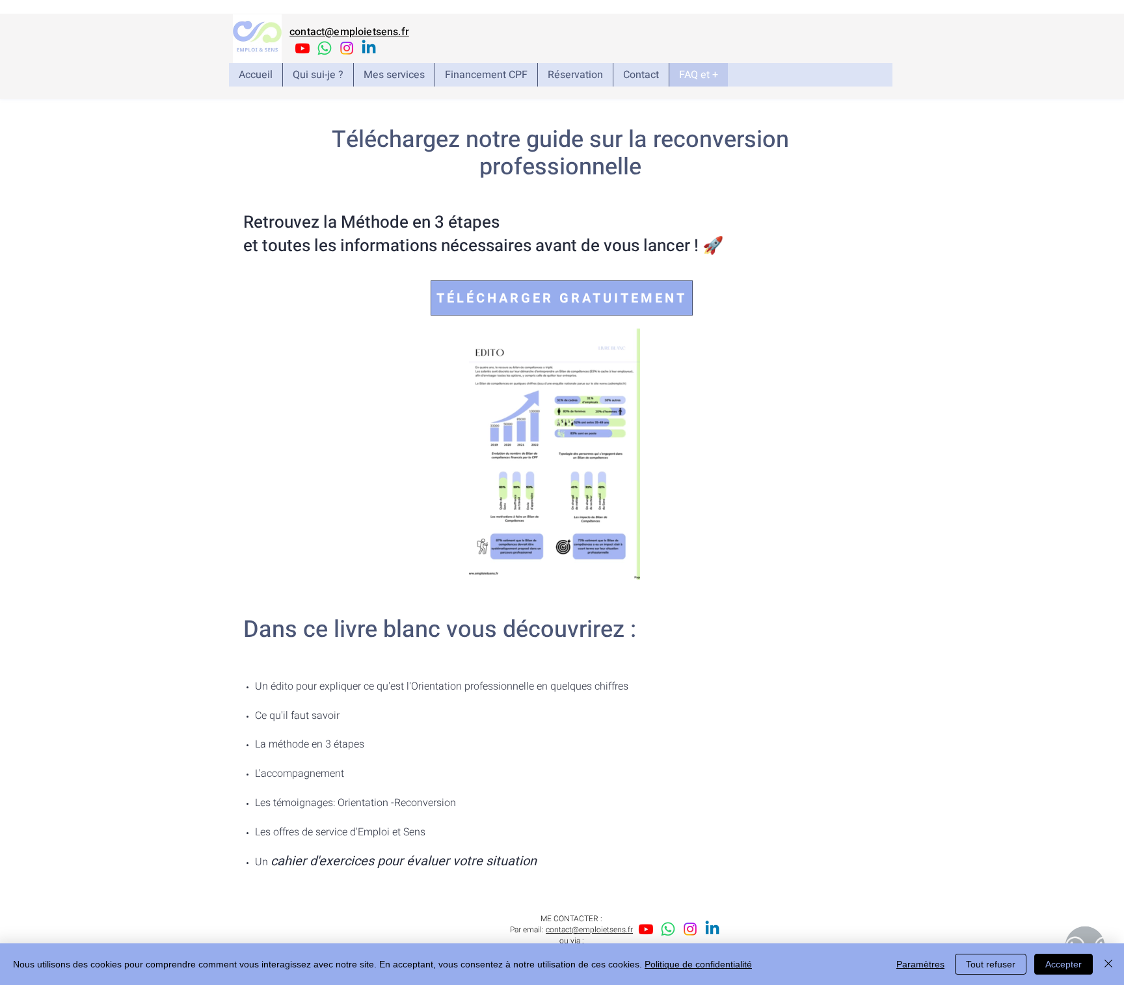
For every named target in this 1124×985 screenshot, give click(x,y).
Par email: (528, 930)
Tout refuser (990, 964)
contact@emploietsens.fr (349, 32)
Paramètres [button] (920, 964)
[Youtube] (302, 48)
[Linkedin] (368, 48)
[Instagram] (346, 48)
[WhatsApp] (324, 48)
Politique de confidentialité (698, 964)
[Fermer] (1108, 964)
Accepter (1063, 964)
